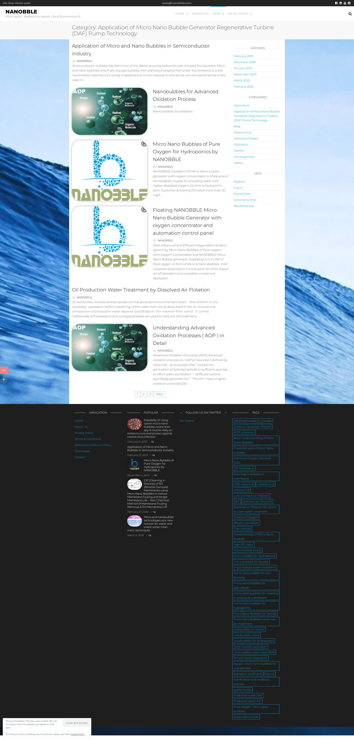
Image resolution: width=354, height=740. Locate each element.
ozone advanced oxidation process (252, 682)
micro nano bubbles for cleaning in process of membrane (256, 595)
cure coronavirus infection (251, 495)
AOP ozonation (244, 432)
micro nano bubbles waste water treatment (255, 621)
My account (238, 13)
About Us (81, 426)
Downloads (82, 451)
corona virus (265, 484)
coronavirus (241, 490)
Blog (237, 126)
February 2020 (244, 86)
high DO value (243, 544)
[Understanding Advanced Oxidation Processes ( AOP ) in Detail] (109, 347)
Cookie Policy (78, 734)
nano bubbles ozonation (250, 646)
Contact (80, 457)
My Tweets (187, 420)
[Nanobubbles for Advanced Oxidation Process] (109, 111)
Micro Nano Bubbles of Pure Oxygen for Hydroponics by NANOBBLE (186, 151)
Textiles (239, 150)
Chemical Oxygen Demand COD (252, 460)
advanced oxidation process (253, 421)
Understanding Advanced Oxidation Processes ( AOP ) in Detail (188, 335)
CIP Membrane (244, 468)
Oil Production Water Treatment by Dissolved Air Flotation (141, 290)
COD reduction (244, 484)
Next (159, 394)
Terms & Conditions (88, 439)
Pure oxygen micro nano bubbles (250, 709)
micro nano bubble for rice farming (252, 575)
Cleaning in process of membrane (249, 476)
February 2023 (243, 56)
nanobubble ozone (246, 635)
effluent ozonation (246, 523)
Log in (238, 187)
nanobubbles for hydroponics (254, 641)
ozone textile (242, 689)
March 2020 (242, 80)
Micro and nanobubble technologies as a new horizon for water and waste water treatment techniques (150, 523)
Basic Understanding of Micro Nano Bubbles (254, 440)
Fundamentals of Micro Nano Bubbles (253, 536)
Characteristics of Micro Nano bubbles (253, 450)
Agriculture (241, 105)
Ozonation (241, 144)
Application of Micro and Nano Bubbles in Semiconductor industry (150, 448)
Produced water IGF (247, 701)
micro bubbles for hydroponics (254, 556)
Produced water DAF (248, 695)
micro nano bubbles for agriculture (250, 585)
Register (239, 181)
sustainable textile (246, 717)
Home (180, 13)
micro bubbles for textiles (251, 561)
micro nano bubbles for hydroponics (250, 606)
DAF (237, 501)
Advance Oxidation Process (252, 426)
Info (216, 13)
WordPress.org (244, 206)
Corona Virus (242, 132)
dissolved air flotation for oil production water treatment (255, 509)
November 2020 (245, 62)
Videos (238, 163)
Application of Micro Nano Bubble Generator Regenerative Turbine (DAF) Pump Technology (257, 116)
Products (200, 13)
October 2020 (243, 68)
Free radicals (242, 528)
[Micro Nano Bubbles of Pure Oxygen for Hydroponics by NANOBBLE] (109, 170)
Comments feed (245, 200)
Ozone (269, 674)
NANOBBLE (21, 11)
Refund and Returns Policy (93, 445)
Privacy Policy (84, 433)
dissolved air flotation (257, 501)
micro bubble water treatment (255, 567)
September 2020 (245, 74)
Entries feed (242, 193)
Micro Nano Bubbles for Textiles (255, 613)
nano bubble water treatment (254, 652)
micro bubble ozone (247, 550)
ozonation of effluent (248, 674)
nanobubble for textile (249, 629)
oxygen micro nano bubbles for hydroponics (255, 666)
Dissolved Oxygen (246, 138)
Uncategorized (244, 156)
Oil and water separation (250, 658)
